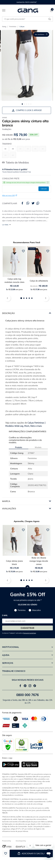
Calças (21, 26)
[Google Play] (11, 765)
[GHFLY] (20, 846)
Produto (18, 447)
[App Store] (29, 765)
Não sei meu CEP (8, 195)
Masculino (36, 610)
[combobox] (27, 19)
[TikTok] (34, 685)
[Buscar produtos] (49, 19)
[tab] (5, 274)
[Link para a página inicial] (4, 26)
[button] (41, 34)
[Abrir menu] (2, 10)
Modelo (38, 447)
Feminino (12, 26)
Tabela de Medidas (17, 162)
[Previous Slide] (3, 2)
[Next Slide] (49, 2)
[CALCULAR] (43, 188)
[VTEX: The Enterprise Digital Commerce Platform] (6, 846)
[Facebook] (20, 685)
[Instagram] (30, 685)
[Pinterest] (25, 685)
